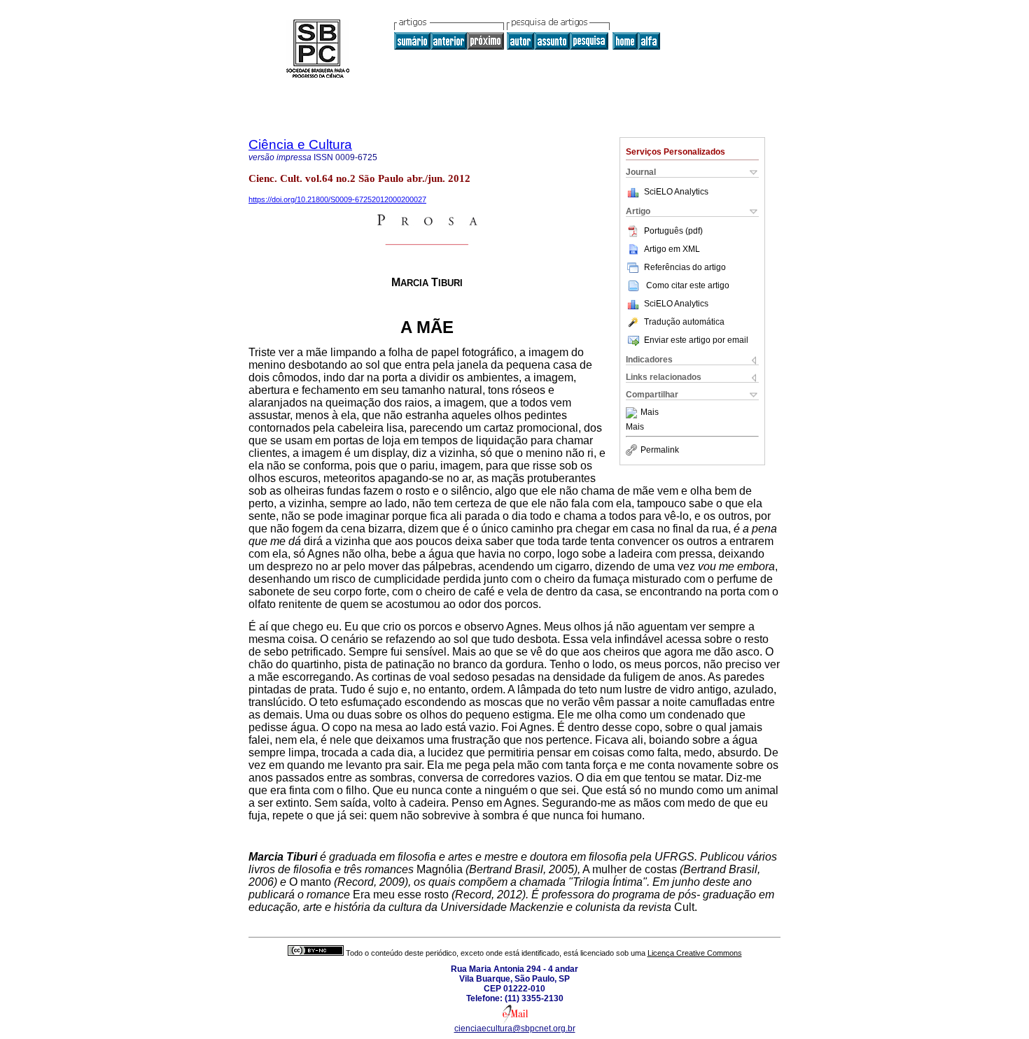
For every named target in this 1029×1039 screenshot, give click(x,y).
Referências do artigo (685, 267)
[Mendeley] (633, 413)
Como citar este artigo (687, 285)
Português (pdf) (673, 231)
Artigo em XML (672, 249)
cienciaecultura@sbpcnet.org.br (514, 1028)
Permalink (659, 450)
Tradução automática (684, 322)
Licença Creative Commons (695, 953)
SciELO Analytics (676, 192)
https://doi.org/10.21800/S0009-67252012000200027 (337, 199)
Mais (649, 413)
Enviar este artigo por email (696, 340)
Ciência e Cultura (300, 144)
